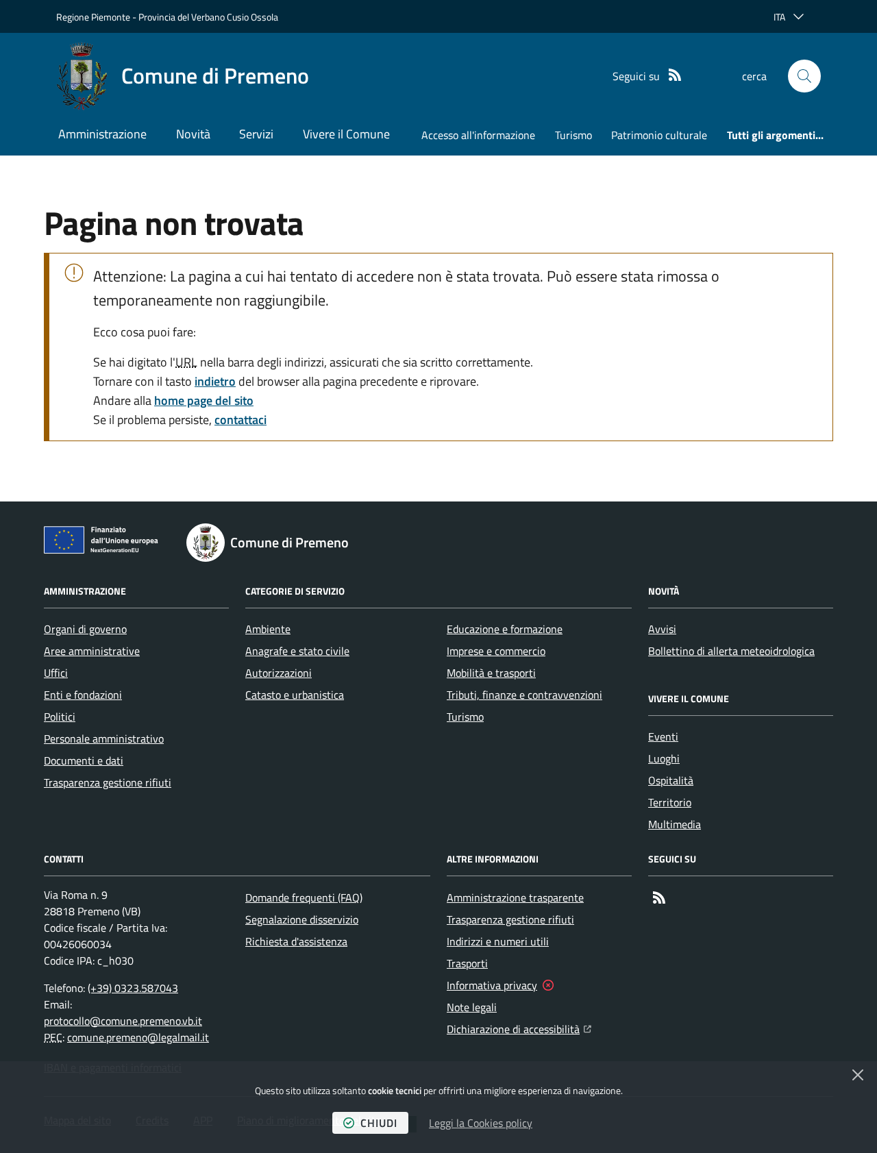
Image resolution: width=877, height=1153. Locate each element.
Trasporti (467, 963)
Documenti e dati (83, 760)
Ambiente (268, 629)
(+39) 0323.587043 (133, 988)
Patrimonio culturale (659, 135)
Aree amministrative (92, 651)
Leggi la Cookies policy (480, 1123)
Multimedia (674, 824)
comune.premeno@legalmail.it (138, 1037)
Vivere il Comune (346, 134)
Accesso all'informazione (478, 135)
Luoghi (664, 758)
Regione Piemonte (93, 17)
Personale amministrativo (104, 738)
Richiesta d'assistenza (296, 941)
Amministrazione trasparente (515, 897)
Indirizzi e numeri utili (498, 941)
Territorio (669, 802)
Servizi (256, 134)
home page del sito (204, 400)
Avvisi (662, 629)
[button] (804, 76)
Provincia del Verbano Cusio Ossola (208, 17)
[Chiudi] (858, 1075)
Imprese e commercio (496, 651)
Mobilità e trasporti (491, 673)
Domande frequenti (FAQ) (303, 897)
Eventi (663, 736)
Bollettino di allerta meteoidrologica (731, 651)
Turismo (573, 135)
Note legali (472, 1007)
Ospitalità (670, 780)
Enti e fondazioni (83, 694)
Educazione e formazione (505, 629)
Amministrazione (102, 134)
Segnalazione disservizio (301, 919)
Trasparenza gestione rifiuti (107, 782)
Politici (59, 716)
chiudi (378, 1123)
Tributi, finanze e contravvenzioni (524, 694)
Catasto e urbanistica (294, 694)
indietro (215, 381)
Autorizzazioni (278, 673)
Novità (193, 134)
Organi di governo (85, 629)
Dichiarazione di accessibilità (519, 1028)
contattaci (240, 419)
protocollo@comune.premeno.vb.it (123, 1021)
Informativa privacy (492, 985)
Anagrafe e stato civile (297, 651)
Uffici (56, 673)
